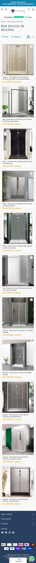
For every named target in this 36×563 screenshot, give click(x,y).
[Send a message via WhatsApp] (32, 559)
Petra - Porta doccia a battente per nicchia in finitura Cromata (17, 247)
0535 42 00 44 (12, 4)
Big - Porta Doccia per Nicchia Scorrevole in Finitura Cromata (17, 289)
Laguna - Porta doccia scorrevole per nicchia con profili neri (15, 500)
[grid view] (28, 37)
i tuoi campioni (18, 560)
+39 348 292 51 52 (29, 4)
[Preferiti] (29, 10)
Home (3, 21)
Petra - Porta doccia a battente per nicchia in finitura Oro (17, 162)
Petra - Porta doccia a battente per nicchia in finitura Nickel (17, 205)
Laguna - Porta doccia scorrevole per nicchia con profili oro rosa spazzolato (16, 78)
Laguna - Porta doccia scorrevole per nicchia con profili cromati (15, 458)
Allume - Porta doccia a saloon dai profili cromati (17, 373)
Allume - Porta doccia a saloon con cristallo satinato (18, 331)
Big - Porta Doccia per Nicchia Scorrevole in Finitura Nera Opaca (17, 120)
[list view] (33, 37)
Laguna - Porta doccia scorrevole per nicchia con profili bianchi (15, 416)
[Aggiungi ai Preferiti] (31, 46)
